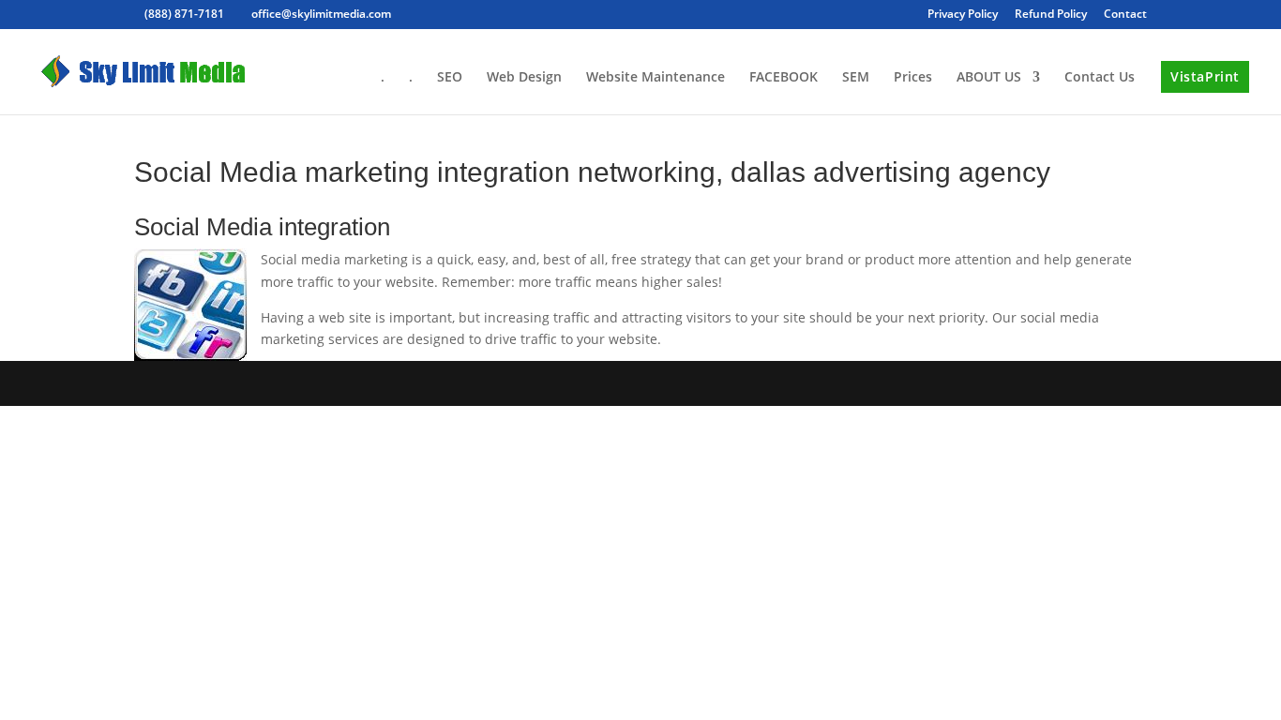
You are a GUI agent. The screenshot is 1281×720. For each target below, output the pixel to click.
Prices (913, 77)
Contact (1125, 15)
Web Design (524, 77)
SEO (449, 77)
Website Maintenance (655, 77)
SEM (855, 77)
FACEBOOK (783, 77)
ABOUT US (989, 77)
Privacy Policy (962, 15)
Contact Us (1099, 77)
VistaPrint (1205, 76)
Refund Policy (1051, 15)
